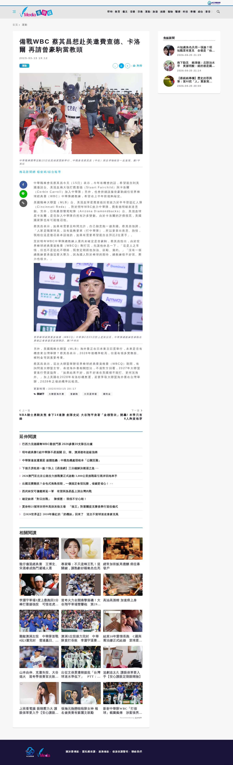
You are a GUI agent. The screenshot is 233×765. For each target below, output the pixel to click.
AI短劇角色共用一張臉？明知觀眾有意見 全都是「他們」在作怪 (194, 50)
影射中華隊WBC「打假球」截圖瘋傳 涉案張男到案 (122, 711)
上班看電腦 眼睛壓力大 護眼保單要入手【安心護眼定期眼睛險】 (39, 711)
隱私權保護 (89, 751)
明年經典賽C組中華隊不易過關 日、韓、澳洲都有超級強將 (60, 452)
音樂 (132, 11)
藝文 (125, 11)
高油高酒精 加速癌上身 (120, 600)
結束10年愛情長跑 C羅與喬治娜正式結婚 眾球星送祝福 (122, 638)
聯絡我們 (137, 751)
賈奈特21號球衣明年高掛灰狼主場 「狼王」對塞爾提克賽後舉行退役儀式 (70, 506)
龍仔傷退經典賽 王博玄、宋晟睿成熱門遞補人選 (39, 566)
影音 (208, 11)
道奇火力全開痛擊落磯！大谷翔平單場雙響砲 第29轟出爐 (80, 602)
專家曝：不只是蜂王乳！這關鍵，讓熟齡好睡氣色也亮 (80, 566)
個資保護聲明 (120, 751)
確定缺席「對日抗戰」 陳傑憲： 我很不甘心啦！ (54, 499)
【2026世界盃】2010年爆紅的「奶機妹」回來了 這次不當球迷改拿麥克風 (70, 514)
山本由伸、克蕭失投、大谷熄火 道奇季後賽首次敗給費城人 (39, 675)
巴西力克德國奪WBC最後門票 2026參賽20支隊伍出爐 (57, 444)
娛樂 (163, 11)
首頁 (15, 24)
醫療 (178, 11)
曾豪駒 (74, 394)
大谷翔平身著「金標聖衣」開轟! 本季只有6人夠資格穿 (112, 416)
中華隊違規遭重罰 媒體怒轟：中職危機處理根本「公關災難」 (61, 460)
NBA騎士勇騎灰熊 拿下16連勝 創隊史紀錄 (49, 416)
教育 (117, 11)
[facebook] (23, 185)
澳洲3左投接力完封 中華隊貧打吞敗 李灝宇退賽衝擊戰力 (80, 638)
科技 (185, 11)
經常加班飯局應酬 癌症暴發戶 (121, 566)
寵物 (170, 11)
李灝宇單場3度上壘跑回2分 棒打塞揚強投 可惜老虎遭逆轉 (39, 602)
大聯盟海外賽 (56, 394)
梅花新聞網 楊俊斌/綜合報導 (40, 171)
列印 (140, 65)
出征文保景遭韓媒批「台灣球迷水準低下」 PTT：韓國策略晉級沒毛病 (80, 675)
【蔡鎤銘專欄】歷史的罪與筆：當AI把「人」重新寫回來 (194, 81)
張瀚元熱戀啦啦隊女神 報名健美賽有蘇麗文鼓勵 (79, 710)
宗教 (140, 11)
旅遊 (155, 11)
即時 (110, 11)
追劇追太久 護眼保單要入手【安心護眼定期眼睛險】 (122, 674)
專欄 (193, 11)
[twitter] (23, 194)
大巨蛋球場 (90, 394)
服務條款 (104, 751)
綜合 (200, 11)
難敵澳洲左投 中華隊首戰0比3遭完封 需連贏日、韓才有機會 (39, 638)
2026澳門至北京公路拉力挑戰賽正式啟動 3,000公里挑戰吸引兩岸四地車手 (69, 476)
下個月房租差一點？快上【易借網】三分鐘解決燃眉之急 (58, 468)
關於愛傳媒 (72, 751)
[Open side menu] (14, 11)
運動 (147, 11)
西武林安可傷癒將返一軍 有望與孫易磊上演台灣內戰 (57, 491)
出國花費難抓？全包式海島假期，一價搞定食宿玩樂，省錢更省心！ (65, 483)
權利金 (107, 394)
